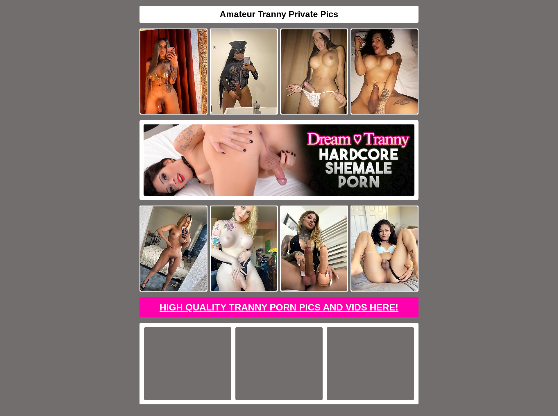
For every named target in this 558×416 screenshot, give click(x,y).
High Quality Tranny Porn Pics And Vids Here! (279, 307)
